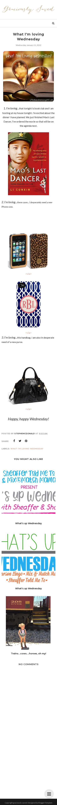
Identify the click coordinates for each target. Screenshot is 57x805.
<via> (28, 273)
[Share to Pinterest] (26, 440)
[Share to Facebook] (14, 440)
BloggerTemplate (45, 803)
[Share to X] (20, 440)
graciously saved (20, 803)
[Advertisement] (28, 763)
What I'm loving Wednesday (27, 449)
